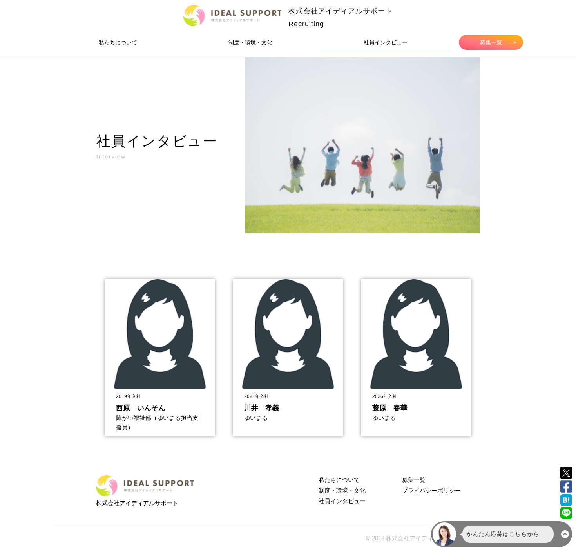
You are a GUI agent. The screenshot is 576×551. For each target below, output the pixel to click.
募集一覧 (491, 42)
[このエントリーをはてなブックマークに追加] (566, 500)
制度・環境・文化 (250, 42)
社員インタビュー (386, 42)
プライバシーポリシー (431, 490)
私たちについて (118, 42)
